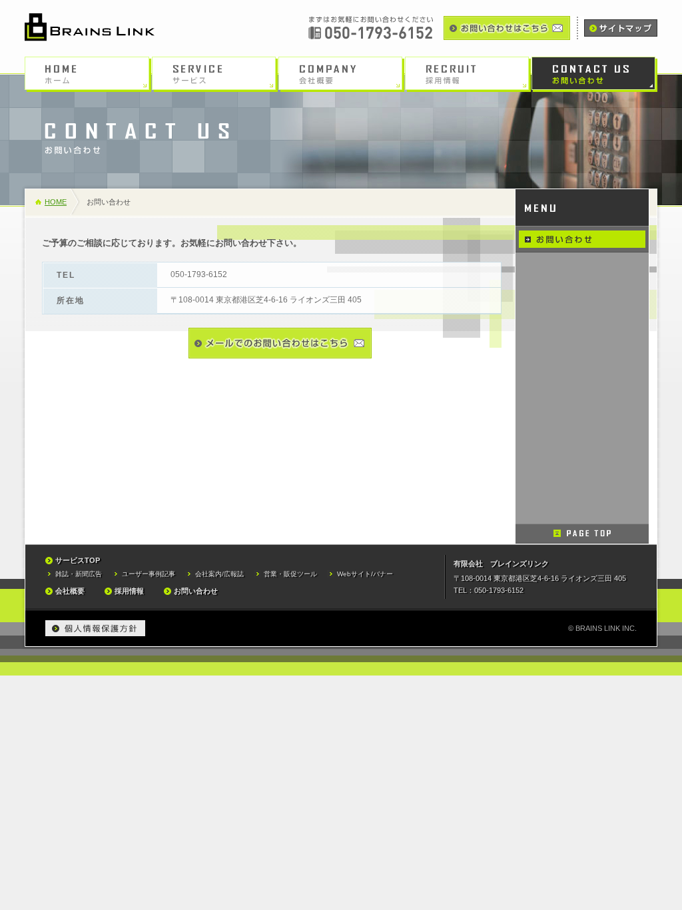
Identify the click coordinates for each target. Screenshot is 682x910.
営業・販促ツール (290, 574)
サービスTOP (77, 560)
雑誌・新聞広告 (78, 574)
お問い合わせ (196, 591)
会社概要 (70, 591)
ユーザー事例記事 (148, 574)
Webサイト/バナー (365, 574)
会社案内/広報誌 (219, 574)
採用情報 (129, 591)
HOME (56, 202)
